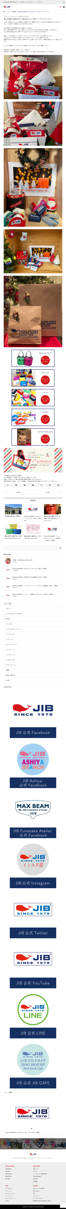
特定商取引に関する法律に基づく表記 (42, 1200)
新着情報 (20, 16)
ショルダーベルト (10, 660)
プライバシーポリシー (38, 1198)
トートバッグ (9, 639)
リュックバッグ (10, 649)
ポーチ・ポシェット (11, 665)
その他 (7, 680)
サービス (35, 1171)
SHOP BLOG (8, 1176)
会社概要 (35, 1181)
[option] (33, 1115)
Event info (7, 1171)
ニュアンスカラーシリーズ (13, 629)
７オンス (8, 608)
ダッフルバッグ (10, 634)
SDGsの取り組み (37, 1176)
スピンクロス (9, 624)
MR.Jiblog (7, 1178)
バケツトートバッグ (11, 644)
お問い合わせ (36, 1191)
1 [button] (31, 1128)
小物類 (7, 670)
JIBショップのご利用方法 (39, 1188)
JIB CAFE (35, 1178)
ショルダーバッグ (10, 654)
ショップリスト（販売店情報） (40, 1173)
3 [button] (34, 1128)
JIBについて (36, 1169)
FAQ (34, 1193)
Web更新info (26, 16)
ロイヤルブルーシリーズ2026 (14, 613)
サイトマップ (36, 1196)
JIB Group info (8, 1173)
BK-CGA (8, 619)
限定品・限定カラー (11, 675)
